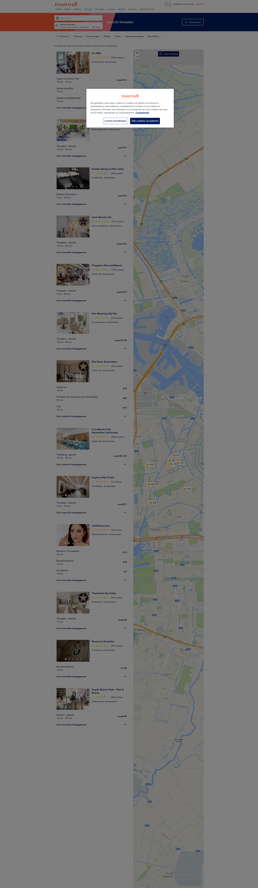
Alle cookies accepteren (145, 121)
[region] (130, 108)
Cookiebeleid (142, 113)
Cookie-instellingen (115, 121)
